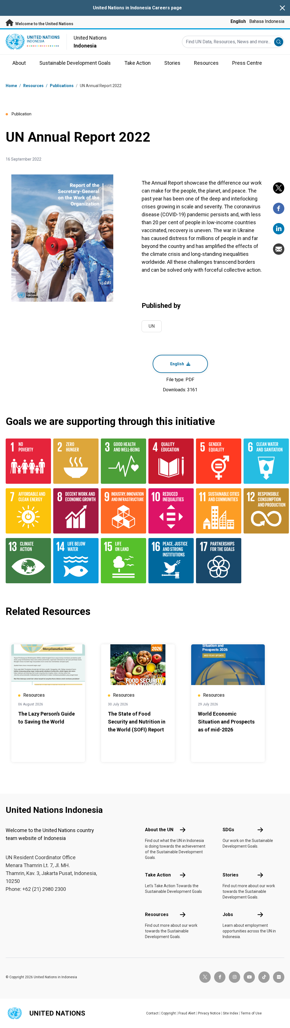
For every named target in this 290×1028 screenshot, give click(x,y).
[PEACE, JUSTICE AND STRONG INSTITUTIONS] (168, 560)
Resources (157, 914)
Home (11, 85)
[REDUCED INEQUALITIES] (168, 511)
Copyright (168, 1013)
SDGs (228, 829)
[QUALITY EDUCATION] (168, 461)
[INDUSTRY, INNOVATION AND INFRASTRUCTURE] (121, 511)
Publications (62, 85)
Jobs (228, 914)
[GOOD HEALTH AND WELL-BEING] (121, 461)
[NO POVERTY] (26, 461)
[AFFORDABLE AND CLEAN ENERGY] (26, 511)
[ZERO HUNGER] (73, 461)
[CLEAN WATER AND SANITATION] (264, 461)
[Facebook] (278, 208)
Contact (152, 1013)
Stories (230, 875)
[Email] (278, 249)
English (238, 21)
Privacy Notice (209, 1013)
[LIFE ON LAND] (121, 560)
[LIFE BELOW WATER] (73, 560)
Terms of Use (251, 1013)
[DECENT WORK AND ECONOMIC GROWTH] (73, 511)
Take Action (158, 875)
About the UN (159, 829)
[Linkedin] (278, 228)
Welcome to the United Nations (43, 23)
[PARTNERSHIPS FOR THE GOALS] (216, 560)
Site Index (230, 1013)
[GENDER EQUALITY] (216, 461)
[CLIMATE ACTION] (26, 560)
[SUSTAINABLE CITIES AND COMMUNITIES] (216, 511)
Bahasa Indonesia (266, 21)
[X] (278, 188)
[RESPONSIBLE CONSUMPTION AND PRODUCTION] (264, 511)
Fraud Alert (186, 1013)
